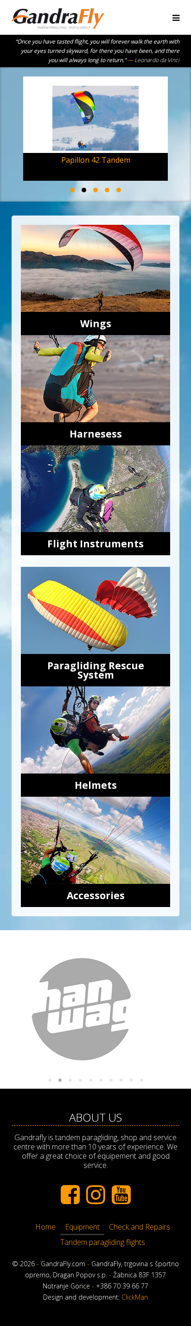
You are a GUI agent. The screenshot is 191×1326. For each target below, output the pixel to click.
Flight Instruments (95, 543)
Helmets (96, 785)
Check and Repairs (139, 1227)
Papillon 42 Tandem (95, 160)
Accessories (96, 895)
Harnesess (96, 433)
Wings (95, 323)
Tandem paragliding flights (102, 1242)
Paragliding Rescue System (95, 670)
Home (45, 1227)
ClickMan (134, 1297)
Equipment (82, 1227)
